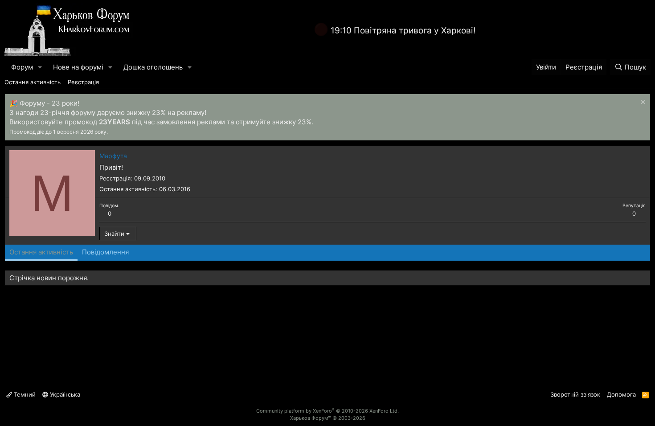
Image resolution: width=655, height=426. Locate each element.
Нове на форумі (78, 67)
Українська (64, 394)
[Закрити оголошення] (642, 103)
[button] (40, 67)
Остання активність (32, 82)
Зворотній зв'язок (575, 394)
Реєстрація (83, 82)
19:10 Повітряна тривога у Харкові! (403, 30)
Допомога (621, 394)
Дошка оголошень (153, 67)
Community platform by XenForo (327, 411)
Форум (22, 67)
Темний (24, 394)
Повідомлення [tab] (105, 252)
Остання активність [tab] (41, 252)
